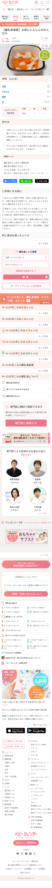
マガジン (34, 751)
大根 (4, 86)
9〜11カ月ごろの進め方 (12, 612)
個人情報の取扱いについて (18, 865)
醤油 (4, 96)
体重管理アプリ (36, 780)
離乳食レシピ (22, 9)
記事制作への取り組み (14, 741)
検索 (26, 277)
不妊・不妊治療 (10, 776)
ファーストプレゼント (39, 769)
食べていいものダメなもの (17, 389)
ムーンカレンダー (37, 788)
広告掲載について (30, 869)
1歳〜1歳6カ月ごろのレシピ (39, 625)
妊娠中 (7, 766)
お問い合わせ (25, 872)
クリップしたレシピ (12, 630)
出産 (6, 769)
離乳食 (11, 9)
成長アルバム (10, 800)
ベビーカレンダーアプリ (39, 777)
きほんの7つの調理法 (13, 653)
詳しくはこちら (40, 724)
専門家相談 (9, 755)
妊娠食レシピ (10, 794)
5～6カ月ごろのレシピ (11, 621)
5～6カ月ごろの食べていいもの (13, 641)
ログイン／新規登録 (26, 842)
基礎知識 (8, 759)
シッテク (34, 799)
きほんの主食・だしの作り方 (16, 169)
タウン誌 (34, 755)
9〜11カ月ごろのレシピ (12, 625)
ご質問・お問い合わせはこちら (26, 594)
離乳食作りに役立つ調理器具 (16, 162)
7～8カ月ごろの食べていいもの (38, 641)
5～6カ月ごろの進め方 (11, 607)
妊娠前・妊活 (10, 762)
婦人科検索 (9, 814)
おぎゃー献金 (36, 824)
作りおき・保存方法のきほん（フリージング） (24, 173)
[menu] (48, 3)
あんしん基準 (47, 17)
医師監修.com (36, 805)
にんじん (5, 91)
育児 (6, 773)
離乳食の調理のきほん (13, 166)
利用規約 (42, 869)
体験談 (7, 783)
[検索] (42, 3)
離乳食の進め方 (13, 382)
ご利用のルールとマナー (26, 576)
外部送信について (35, 865)
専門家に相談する (26, 423)
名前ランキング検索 (38, 744)
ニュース (8, 752)
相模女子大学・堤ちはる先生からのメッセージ (22, 658)
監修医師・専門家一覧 (14, 746)
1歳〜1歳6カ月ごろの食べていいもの (39, 647)
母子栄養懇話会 (36, 827)
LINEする (27, 181)
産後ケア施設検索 (11, 808)
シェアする (11, 181)
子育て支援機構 (36, 820)
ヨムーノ (34, 802)
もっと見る (43, 243)
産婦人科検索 (10, 811)
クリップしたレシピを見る (28, 285)
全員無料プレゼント (38, 766)
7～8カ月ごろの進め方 (37, 607)
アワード (34, 748)
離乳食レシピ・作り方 (13, 616)
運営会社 (34, 861)
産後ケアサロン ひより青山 (39, 809)
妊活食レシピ (10, 797)
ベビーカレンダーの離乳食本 (16, 663)
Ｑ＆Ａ (7, 780)
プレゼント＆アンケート (39, 762)
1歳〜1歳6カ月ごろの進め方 (39, 612)
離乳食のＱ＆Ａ (13, 396)
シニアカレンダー (37, 795)
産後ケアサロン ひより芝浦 (39, 812)
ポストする (43, 181)
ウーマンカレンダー (38, 792)
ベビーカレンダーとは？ (21, 861)
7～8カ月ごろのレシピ (37, 621)
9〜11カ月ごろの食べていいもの (13, 647)
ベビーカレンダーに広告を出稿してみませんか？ (26, 564)
